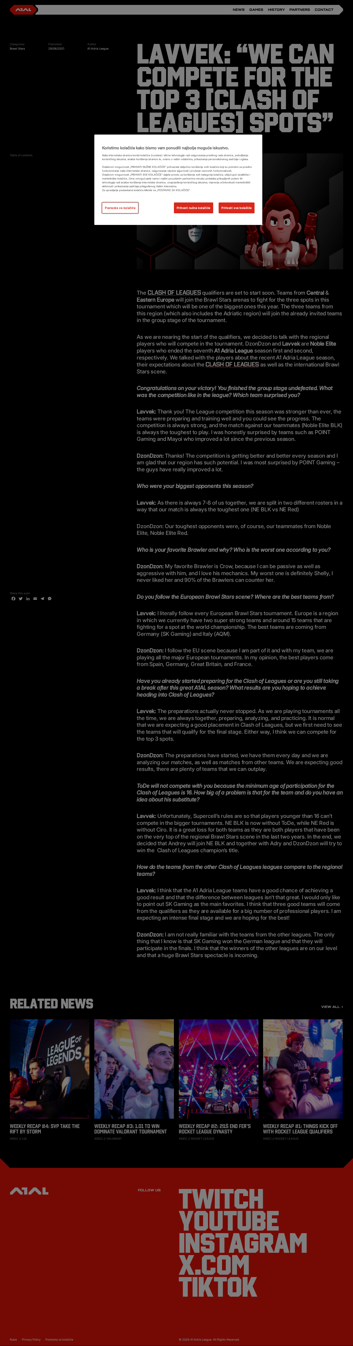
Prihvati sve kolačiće (236, 208)
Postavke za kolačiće (120, 208)
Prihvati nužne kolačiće (193, 208)
